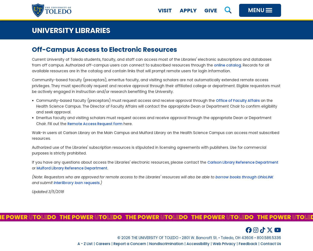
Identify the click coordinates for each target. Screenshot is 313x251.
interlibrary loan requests (77, 182)
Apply (188, 10)
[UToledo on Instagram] (255, 230)
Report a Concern (129, 243)
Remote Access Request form (94, 123)
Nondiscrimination (166, 243)
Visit (165, 10)
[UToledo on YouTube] (277, 230)
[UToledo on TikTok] (262, 230)
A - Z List (85, 243)
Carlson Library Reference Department (242, 162)
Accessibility (198, 243)
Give (210, 10)
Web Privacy (224, 243)
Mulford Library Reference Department (72, 168)
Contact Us (270, 243)
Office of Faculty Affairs (238, 100)
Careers (103, 243)
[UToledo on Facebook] (249, 230)
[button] (228, 10)
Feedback (248, 243)
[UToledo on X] (270, 230)
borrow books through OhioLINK (244, 177)
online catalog (227, 65)
